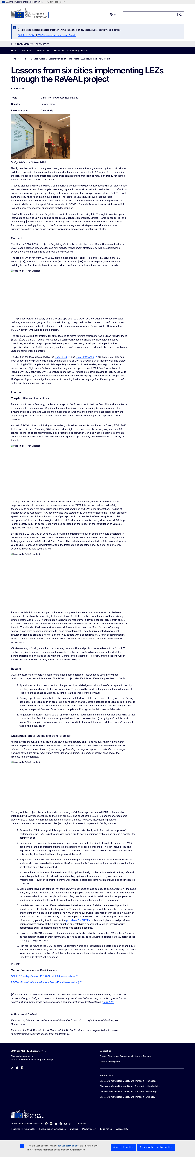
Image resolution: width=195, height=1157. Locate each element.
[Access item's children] (30, 50)
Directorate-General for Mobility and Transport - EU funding (128, 1091)
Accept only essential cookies (156, 1147)
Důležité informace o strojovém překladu (56, 35)
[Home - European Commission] (32, 13)
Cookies (74, 1129)
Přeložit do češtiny (27, 35)
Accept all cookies (123, 1147)
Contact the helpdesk (110, 1061)
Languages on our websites (52, 1129)
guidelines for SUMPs (78, 920)
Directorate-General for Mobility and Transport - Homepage (128, 1081)
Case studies (39, 59)
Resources (41, 50)
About (25, 50)
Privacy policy (89, 1129)
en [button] (115, 14)
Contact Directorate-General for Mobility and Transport (126, 1056)
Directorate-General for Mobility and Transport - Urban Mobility (130, 1086)
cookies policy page (67, 1145)
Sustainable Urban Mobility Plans (69, 50)
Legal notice (106, 1129)
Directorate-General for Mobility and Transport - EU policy (127, 1097)
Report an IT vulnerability (23, 1129)
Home (14, 50)
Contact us (81, 1123)
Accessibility (122, 1129)
